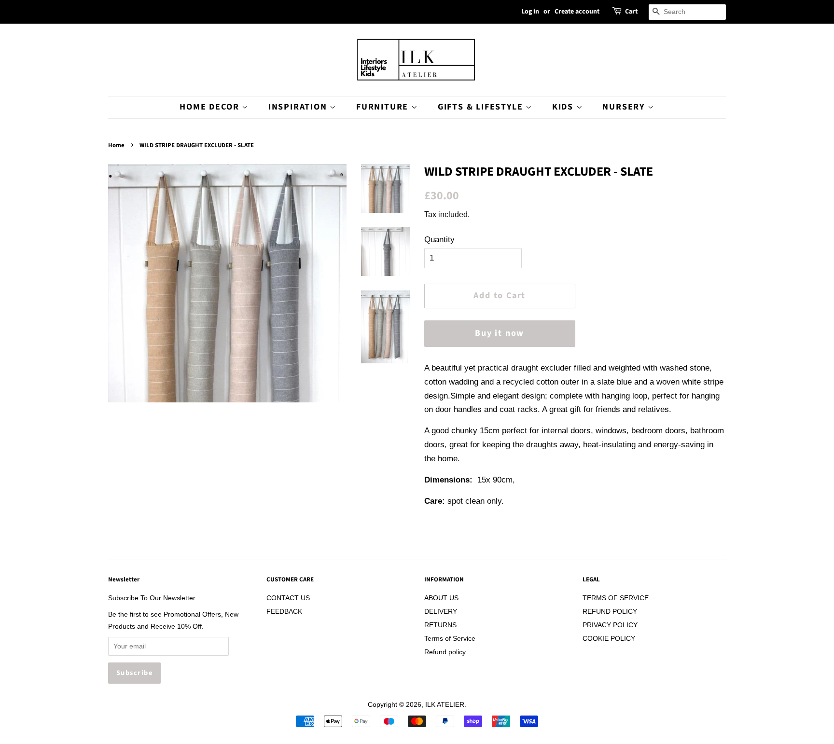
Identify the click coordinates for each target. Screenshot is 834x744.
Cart (631, 11)
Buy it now (499, 333)
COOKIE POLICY (609, 638)
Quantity (439, 239)
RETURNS (440, 625)
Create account (577, 11)
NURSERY (624, 107)
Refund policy (445, 652)
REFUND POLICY (610, 611)
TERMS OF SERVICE (616, 598)
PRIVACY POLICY (610, 625)
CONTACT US (288, 598)
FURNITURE (383, 107)
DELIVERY (440, 611)
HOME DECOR (211, 107)
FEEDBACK (284, 611)
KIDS (564, 107)
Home (116, 145)
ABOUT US (441, 598)
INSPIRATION (299, 107)
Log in (530, 11)
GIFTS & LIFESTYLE (482, 107)
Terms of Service (449, 638)
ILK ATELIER (444, 704)
